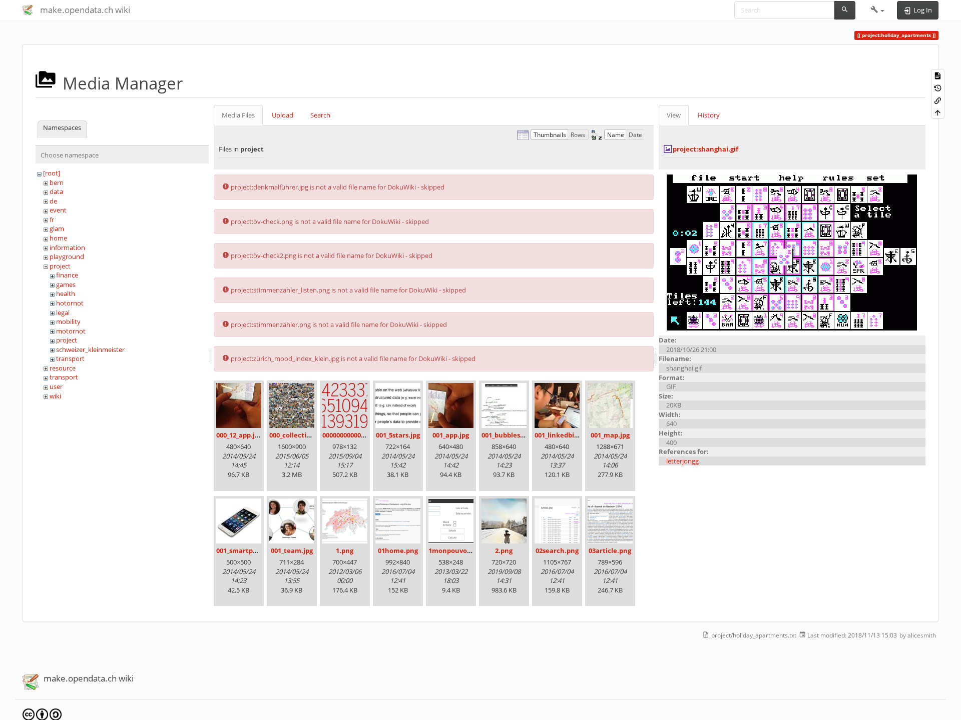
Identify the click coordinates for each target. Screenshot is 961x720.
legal (63, 312)
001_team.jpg (292, 550)
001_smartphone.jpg (248, 550)
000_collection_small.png (309, 435)
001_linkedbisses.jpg (567, 435)
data (56, 191)
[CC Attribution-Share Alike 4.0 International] (42, 714)
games (66, 284)
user (56, 386)
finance (67, 275)
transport (70, 358)
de (53, 201)
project (60, 266)
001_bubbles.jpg (507, 435)
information (67, 247)
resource (63, 368)
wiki (55, 396)
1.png (344, 550)
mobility (68, 321)
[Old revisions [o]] (937, 88)
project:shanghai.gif (705, 149)
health (65, 293)
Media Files (238, 115)
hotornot (70, 303)
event (58, 210)
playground (67, 256)
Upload (282, 115)
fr (52, 219)
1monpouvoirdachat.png (468, 550)
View (674, 115)
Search (320, 115)
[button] (877, 10)
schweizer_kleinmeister (90, 349)
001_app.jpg (450, 435)
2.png (504, 550)
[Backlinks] (937, 100)
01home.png (398, 550)
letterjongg (682, 461)
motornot (71, 331)
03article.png (610, 550)
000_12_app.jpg (239, 435)
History (709, 115)
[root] (51, 173)
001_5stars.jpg (398, 435)
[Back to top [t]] (937, 112)
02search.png (557, 550)
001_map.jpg (610, 435)
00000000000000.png (353, 435)
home (58, 238)
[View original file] (792, 252)
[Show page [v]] (937, 75)
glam (57, 228)
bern (57, 182)
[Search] (844, 10)
